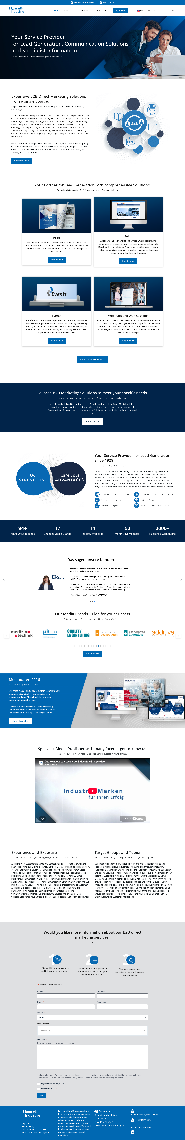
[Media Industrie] (16, 10)
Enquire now (57, 259)
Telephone (101, 1002)
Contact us (101, 10)
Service (41, 1013)
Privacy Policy (58, 1084)
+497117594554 (109, 2)
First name (42, 991)
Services (68, 10)
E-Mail (40, 1002)
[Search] (173, 10)
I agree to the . (53, 1084)
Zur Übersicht (92, 653)
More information (20, 721)
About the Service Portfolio (92, 359)
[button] (73, 10)
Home (57, 10)
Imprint (25, 1123)
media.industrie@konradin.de (85, 2)
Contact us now (21, 160)
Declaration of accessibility (34, 1129)
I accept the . (49, 1089)
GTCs (53, 1089)
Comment (42, 1039)
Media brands (43, 1024)
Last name (102, 991)
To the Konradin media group (36, 1132)
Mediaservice (85, 10)
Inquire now (120, 10)
